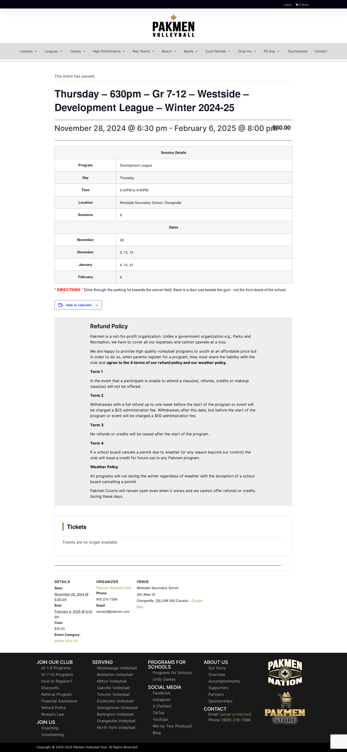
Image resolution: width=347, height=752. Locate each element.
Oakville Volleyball (113, 687)
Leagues (51, 51)
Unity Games (164, 679)
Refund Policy (53, 707)
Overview (216, 674)
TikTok (159, 712)
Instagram (161, 699)
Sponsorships (220, 701)
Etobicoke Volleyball (115, 701)
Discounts (50, 687)
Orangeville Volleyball (116, 720)
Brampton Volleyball (115, 674)
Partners (216, 694)
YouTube (160, 719)
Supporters (218, 687)
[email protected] (235, 714)
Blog (157, 732)
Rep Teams (141, 51)
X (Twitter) (162, 706)
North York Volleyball (116, 727)
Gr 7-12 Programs (57, 674)
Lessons (26, 51)
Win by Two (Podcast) (172, 726)
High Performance (107, 51)
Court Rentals (215, 51)
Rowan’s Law (52, 714)
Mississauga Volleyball (117, 668)
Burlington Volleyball (115, 714)
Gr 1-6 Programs (56, 668)
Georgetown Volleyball (117, 707)
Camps (75, 51)
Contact (321, 51)
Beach (167, 51)
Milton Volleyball (112, 681)
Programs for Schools (172, 672)
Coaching (49, 728)
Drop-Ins (245, 51)
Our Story (217, 668)
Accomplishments (224, 681)
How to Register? (56, 681)
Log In (288, 4)
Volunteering (52, 734)
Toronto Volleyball (113, 694)
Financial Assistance (59, 701)
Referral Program (56, 694)
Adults (188, 51)
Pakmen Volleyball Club (113, 587)
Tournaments (297, 51)
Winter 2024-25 (66, 640)
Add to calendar (79, 305)
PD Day (269, 51)
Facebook (161, 693)
